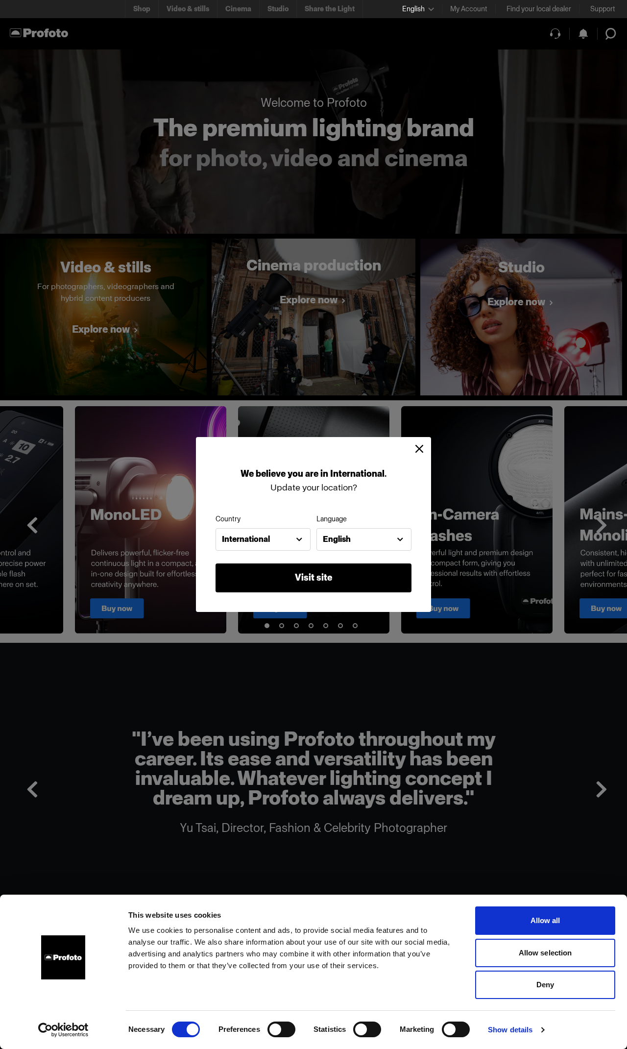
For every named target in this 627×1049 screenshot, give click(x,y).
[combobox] (263, 539)
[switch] (281, 1029)
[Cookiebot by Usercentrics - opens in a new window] (63, 1030)
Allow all (545, 920)
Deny (545, 984)
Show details (510, 1029)
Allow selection (545, 953)
